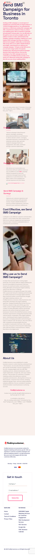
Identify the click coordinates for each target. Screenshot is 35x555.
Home (6, 511)
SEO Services (23, 524)
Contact (6, 514)
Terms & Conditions (10, 516)
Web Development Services (24, 521)
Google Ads (22, 527)
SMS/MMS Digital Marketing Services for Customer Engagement (24, 514)
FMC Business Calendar (23, 531)
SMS (20, 171)
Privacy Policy (8, 519)
